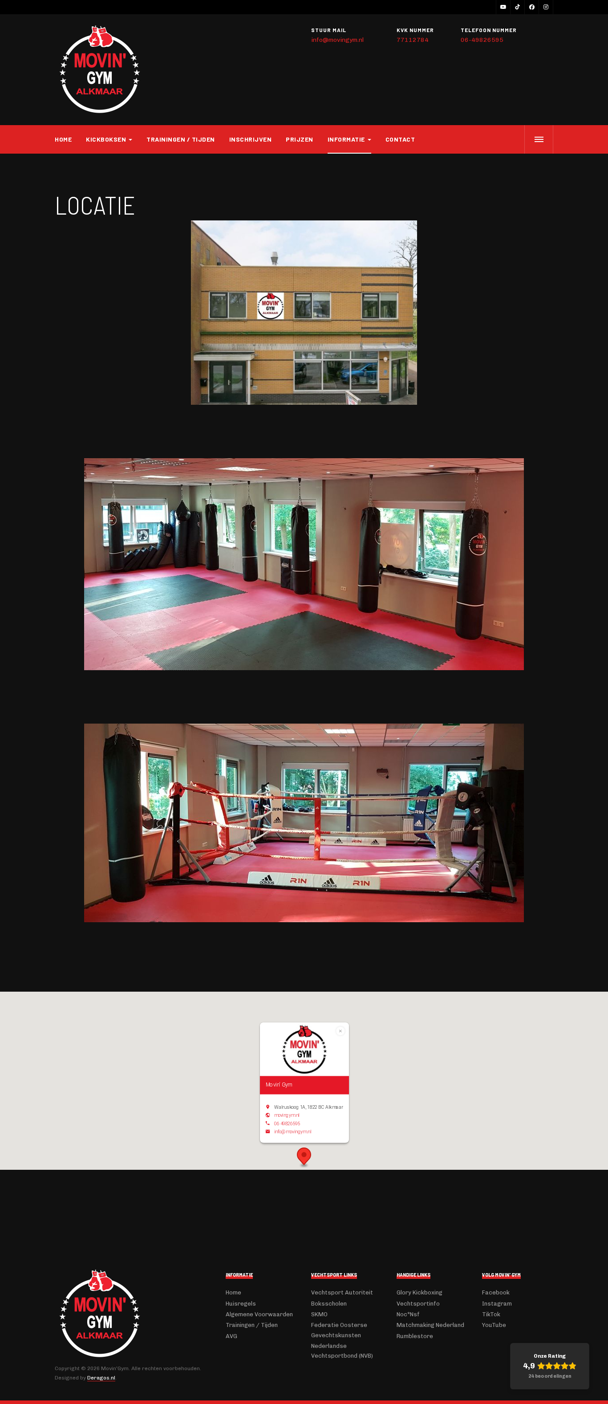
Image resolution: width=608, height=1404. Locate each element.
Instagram (497, 1303)
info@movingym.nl (337, 40)
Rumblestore (415, 1336)
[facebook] (531, 7)
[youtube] (503, 7)
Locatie (95, 205)
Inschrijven (250, 139)
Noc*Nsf (408, 1314)
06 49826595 (287, 1123)
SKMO (319, 1314)
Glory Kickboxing (419, 1292)
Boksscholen (329, 1303)
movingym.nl (287, 1115)
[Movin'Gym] (99, 69)
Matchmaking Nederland (430, 1325)
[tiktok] (517, 7)
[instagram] (546, 7)
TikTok (491, 1314)
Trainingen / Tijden (180, 139)
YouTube (494, 1325)
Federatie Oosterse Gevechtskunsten (339, 1330)
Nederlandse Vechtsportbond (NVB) (342, 1351)
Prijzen (299, 139)
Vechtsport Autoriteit (342, 1292)
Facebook (496, 1292)
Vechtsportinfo (418, 1303)
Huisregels (241, 1303)
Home (63, 139)
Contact (400, 139)
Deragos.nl (101, 1378)
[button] (304, 1158)
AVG (231, 1336)
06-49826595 (482, 40)
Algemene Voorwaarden (259, 1314)
